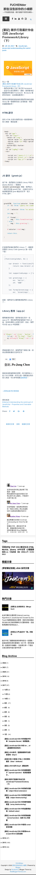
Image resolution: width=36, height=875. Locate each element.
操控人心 (5, 552)
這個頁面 (23, 378)
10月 (7, 698)
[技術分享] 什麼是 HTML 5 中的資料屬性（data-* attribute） (18, 760)
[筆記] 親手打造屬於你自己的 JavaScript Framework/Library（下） (18, 35)
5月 (6, 716)
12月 (7, 690)
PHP (13, 547)
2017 (5, 685)
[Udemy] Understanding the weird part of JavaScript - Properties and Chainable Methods (17, 404)
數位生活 (24, 547)
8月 (6, 707)
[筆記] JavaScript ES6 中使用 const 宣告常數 (18, 825)
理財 (18, 552)
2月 (6, 730)
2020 (5, 672)
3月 (6, 725)
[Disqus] (18, 456)
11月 (7, 694)
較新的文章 (10, 424)
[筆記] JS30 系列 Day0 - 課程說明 (17, 766)
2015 (5, 842)
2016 (5, 838)
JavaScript (22, 46)
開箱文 (4, 554)
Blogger (18, 867)
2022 (5, 663)
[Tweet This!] (14, 411)
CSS (18, 547)
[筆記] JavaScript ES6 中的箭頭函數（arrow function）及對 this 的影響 (18, 817)
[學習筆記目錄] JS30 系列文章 (15, 568)
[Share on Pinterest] (23, 411)
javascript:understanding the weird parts (16, 49)
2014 (5, 847)
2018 (5, 681)
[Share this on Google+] (18, 411)
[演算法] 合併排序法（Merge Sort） (21, 607)
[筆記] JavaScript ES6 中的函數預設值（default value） (18, 810)
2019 (5, 676)
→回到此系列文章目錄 (10, 391)
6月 (6, 712)
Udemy (6, 546)
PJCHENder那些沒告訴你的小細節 (18, 7)
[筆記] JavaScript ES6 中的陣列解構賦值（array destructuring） (18, 803)
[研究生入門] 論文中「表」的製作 (22, 633)
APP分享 (21, 549)
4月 (6, 721)
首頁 (18, 424)
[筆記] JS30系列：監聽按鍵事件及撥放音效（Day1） (18, 753)
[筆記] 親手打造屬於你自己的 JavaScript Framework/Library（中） (17, 85)
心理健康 (30, 549)
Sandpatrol (15, 869)
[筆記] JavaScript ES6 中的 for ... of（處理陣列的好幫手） (18, 746)
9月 (6, 703)
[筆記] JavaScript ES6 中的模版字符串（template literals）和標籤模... (18, 740)
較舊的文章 (26, 424)
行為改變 (13, 552)
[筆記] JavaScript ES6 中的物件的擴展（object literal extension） (18, 789)
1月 (6, 734)
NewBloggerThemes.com (18, 872)
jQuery (13, 549)
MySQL (5, 549)
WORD (32, 552)
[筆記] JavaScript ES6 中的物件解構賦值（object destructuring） (18, 796)
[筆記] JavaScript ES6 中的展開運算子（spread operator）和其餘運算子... (18, 772)
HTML (31, 547)
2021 (5, 667)
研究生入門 (24, 552)
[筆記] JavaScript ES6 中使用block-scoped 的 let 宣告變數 (18, 832)
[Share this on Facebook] (10, 411)
